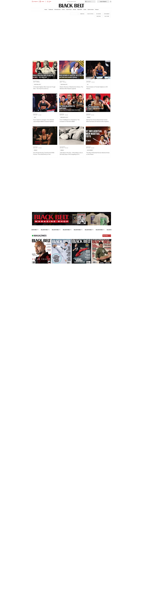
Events (63, 9)
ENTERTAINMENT (90, 150)
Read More (105, 235)
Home (46, 9)
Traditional (51, 9)
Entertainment (57, 9)
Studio (85, 9)
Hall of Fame (68, 9)
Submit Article (90, 9)
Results (74, 9)
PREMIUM (88, 117)
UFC (87, 84)
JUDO (35, 117)
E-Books (43, 1)
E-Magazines (36, 1)
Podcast (96, 9)
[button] (110, 1)
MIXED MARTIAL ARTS (64, 117)
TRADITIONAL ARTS (37, 84)
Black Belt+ (80, 9)
